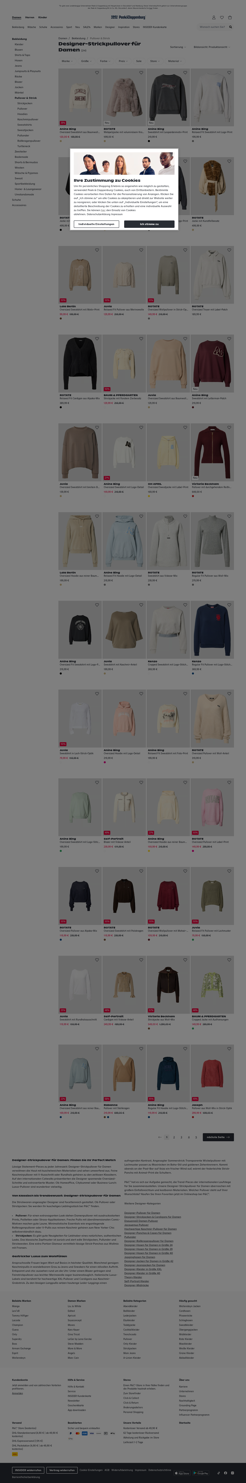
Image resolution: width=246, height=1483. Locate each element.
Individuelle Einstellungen (96, 224)
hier (103, 210)
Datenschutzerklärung (98, 214)
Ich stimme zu (149, 224)
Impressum (117, 214)
